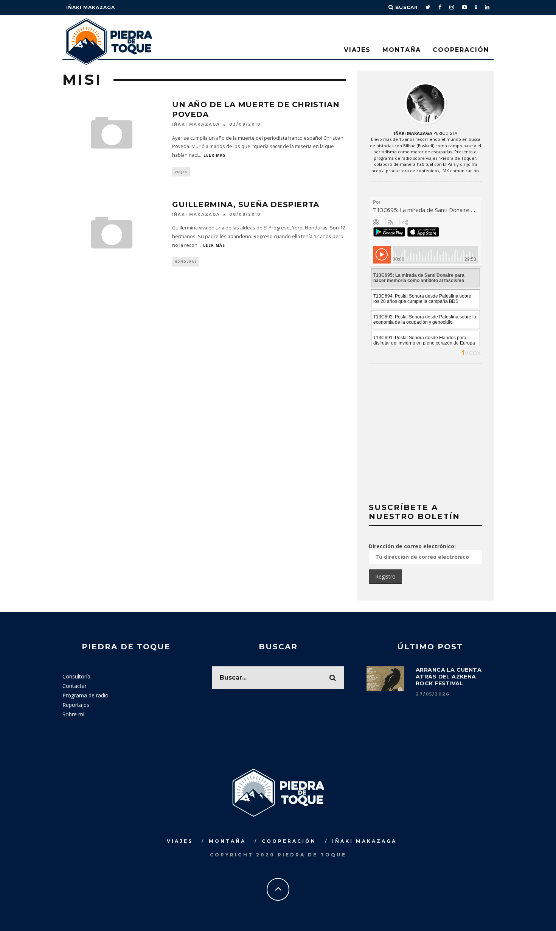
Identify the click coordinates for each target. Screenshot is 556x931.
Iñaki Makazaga (90, 7)
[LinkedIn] (487, 7)
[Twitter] (428, 7)
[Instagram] (451, 7)
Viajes (357, 49)
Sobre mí (73, 714)
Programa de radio (85, 695)
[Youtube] (464, 7)
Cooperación (461, 49)
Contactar (74, 685)
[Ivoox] (476, 7)
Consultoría (76, 676)
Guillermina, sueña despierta (245, 204)
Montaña (401, 49)
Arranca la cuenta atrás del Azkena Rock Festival (448, 676)
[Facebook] (440, 7)
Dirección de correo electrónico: (412, 546)
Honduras (186, 261)
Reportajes (75, 704)
